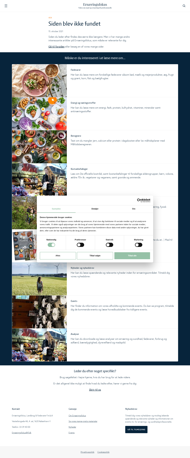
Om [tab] (133, 209)
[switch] (80, 245)
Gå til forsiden (56, 46)
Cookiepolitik (103, 452)
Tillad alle (132, 255)
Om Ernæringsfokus (77, 415)
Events (72, 432)
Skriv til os (95, 389)
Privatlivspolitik (87, 452)
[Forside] (95, 6)
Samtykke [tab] (56, 209)
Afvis (58, 255)
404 (50, 17)
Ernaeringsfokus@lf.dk (21, 432)
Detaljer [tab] (95, 209)
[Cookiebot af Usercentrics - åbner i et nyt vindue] (139, 200)
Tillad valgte (95, 255)
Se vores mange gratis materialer (83, 421)
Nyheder (72, 427)
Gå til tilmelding (136, 429)
